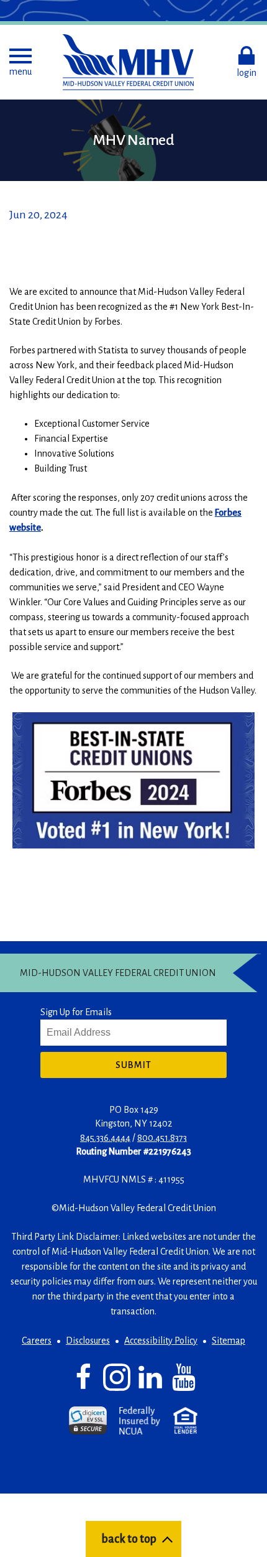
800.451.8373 (162, 1138)
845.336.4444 (105, 1138)
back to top (128, 1539)
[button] (20, 62)
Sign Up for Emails (76, 1012)
